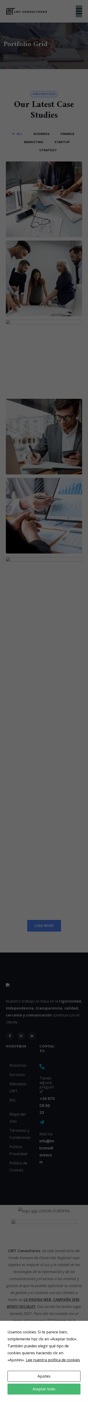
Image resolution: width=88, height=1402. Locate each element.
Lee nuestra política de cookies (53, 1359)
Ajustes (44, 1376)
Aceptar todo (44, 1389)
